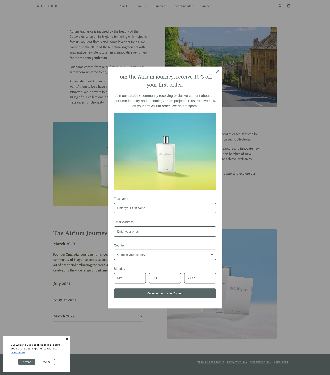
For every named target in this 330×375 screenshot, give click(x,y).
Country (119, 245)
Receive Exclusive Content (165, 293)
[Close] (217, 71)
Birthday (119, 268)
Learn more (18, 352)
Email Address (123, 222)
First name (121, 198)
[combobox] (165, 255)
